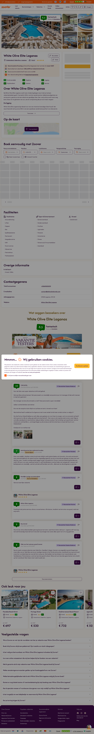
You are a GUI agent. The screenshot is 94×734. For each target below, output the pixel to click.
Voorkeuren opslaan (82, 366)
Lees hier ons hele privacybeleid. (31, 372)
